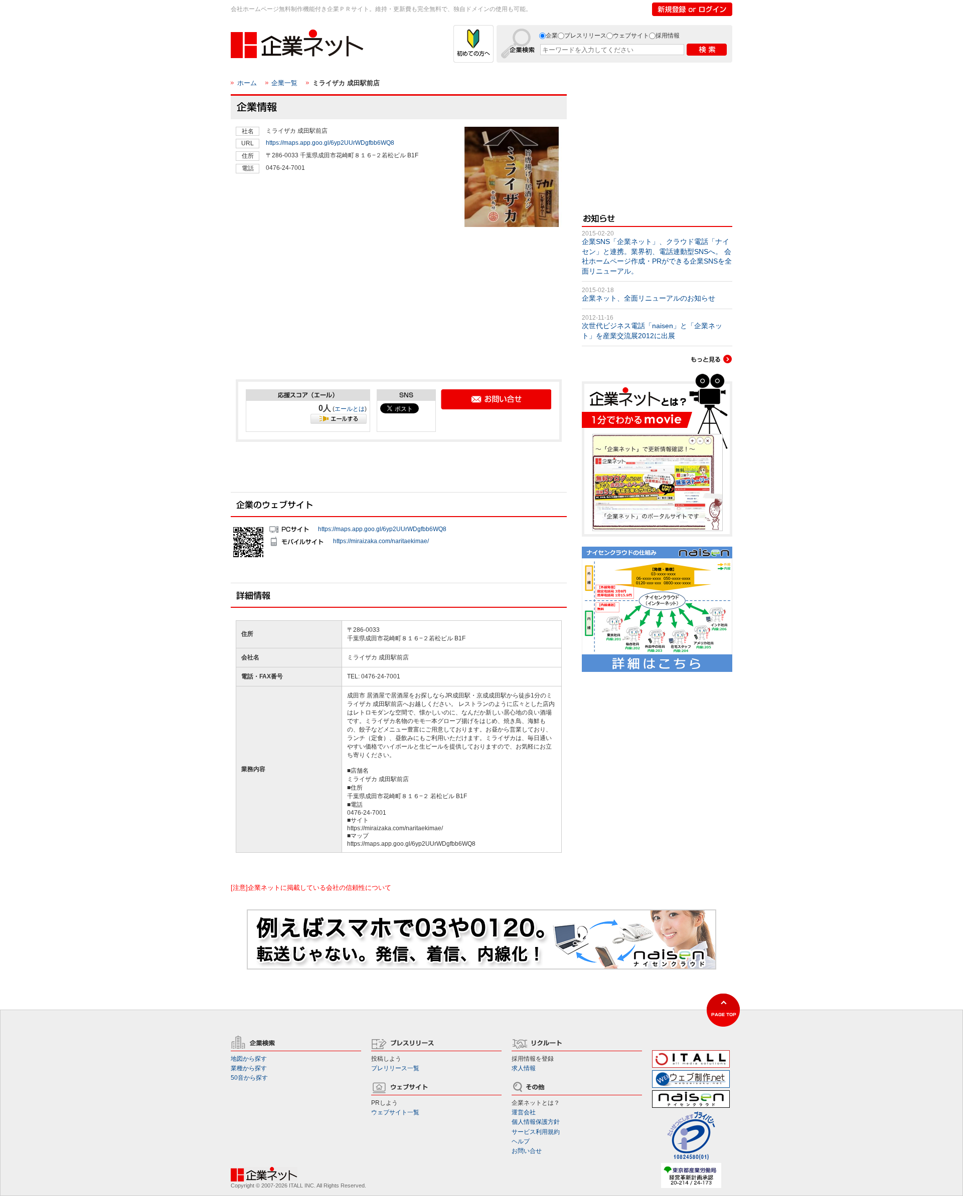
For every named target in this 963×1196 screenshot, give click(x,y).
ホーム (247, 83)
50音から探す (249, 1077)
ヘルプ (521, 1141)
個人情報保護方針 (536, 1121)
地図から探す (249, 1058)
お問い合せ (527, 1150)
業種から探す (249, 1068)
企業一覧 (284, 83)
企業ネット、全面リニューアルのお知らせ (648, 298)
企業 (552, 35)
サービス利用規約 (536, 1131)
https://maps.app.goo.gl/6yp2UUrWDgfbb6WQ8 (330, 142)
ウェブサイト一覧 (395, 1112)
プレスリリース (585, 35)
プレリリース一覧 (395, 1068)
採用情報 (668, 35)
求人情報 (524, 1068)
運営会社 (524, 1112)
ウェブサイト (631, 35)
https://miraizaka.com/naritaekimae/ (381, 540)
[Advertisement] (311, 298)
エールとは (350, 408)
